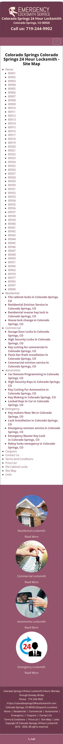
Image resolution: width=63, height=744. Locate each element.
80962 (12, 270)
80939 (12, 220)
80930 (12, 185)
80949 (12, 254)
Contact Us (12, 455)
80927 (12, 173)
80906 (12, 92)
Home (9, 69)
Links (8, 474)
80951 (12, 262)
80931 (12, 189)
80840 (12, 289)
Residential (12, 293)
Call (32, 739)
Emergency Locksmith (31, 667)
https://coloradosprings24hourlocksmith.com (31, 703)
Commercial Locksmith (31, 576)
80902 (12, 77)
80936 (12, 208)
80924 (12, 162)
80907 (12, 96)
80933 (12, 197)
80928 (12, 177)
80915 (12, 127)
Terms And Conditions (19, 459)
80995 (12, 281)
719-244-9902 (39, 28)
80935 (12, 204)
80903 (12, 81)
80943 (12, 235)
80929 (12, 181)
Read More (31, 536)
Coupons (11, 451)
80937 (12, 212)
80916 (12, 131)
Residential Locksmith (31, 531)
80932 (12, 193)
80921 (12, 150)
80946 (12, 247)
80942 (12, 231)
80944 (12, 239)
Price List (11, 463)
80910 (12, 108)
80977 (12, 278)
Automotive (12, 370)
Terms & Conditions (14, 719)
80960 (12, 266)
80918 (12, 139)
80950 (12, 258)
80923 (12, 158)
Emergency (12, 409)
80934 (12, 200)
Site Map (10, 470)
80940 (12, 224)
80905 (12, 89)
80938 (12, 216)
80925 (12, 166)
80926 (12, 170)
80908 (12, 100)
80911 (12, 112)
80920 (12, 146)
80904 (12, 85)
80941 (12, 227)
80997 (12, 285)
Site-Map (46, 719)
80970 (12, 274)
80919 (12, 143)
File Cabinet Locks (16, 467)
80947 (12, 251)
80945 (12, 243)
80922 (12, 154)
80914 (12, 123)
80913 (12, 119)
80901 (12, 73)
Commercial (13, 328)
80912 (12, 116)
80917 (12, 135)
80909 (12, 104)
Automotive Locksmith (31, 621)
